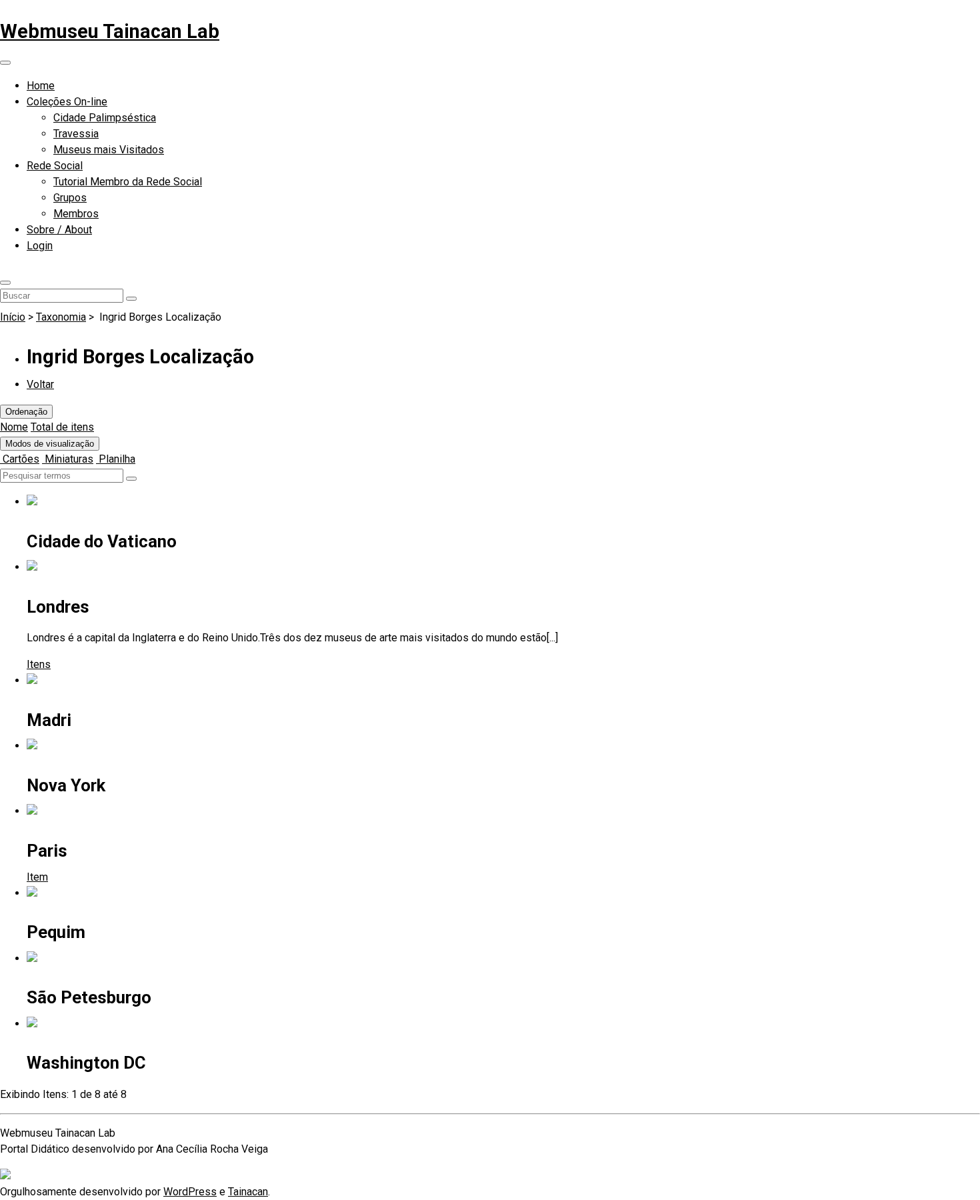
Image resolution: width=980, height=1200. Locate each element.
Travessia (76, 133)
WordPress (190, 1191)
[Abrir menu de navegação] (5, 63)
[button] (5, 283)
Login (40, 245)
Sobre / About (59, 229)
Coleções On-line (67, 101)
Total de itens (62, 427)
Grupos (70, 197)
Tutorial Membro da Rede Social (127, 181)
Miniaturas (67, 459)
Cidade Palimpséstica (104, 117)
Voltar (40, 384)
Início (12, 317)
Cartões (19, 459)
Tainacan (248, 1191)
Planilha (115, 459)
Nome (14, 427)
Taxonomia (61, 317)
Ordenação (26, 412)
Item (37, 877)
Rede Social (55, 165)
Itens (39, 664)
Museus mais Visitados (108, 149)
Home (41, 85)
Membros (76, 213)
